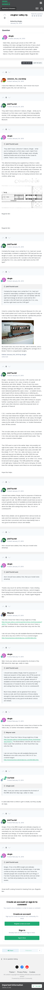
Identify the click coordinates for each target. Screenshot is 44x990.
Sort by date (37, 63)
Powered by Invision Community (22, 978)
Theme (11, 972)
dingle (19, 21)
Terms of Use (6, 987)
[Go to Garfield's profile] (4, 779)
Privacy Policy (22, 972)
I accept (37, 986)
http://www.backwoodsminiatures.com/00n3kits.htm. (19, 638)
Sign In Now (22, 938)
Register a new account (22, 924)
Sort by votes (26, 63)
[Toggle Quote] (5, 144)
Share (11, 950)
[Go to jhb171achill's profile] (4, 105)
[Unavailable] (22, 195)
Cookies (32, 972)
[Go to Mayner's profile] (4, 614)
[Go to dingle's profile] (5, 37)
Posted (17, 38)
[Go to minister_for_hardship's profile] (4, 80)
